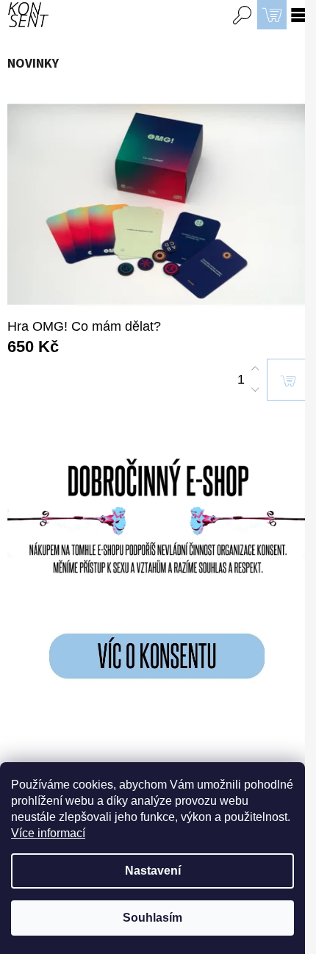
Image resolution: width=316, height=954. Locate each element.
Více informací (48, 833)
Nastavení (153, 870)
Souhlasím (152, 917)
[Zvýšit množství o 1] (255, 369)
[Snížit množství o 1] (255, 389)
